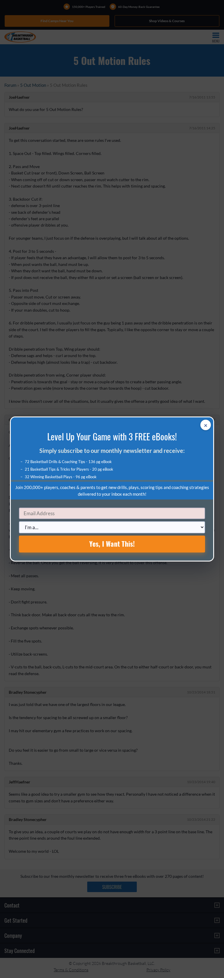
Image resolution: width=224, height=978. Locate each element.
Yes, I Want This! (112, 544)
